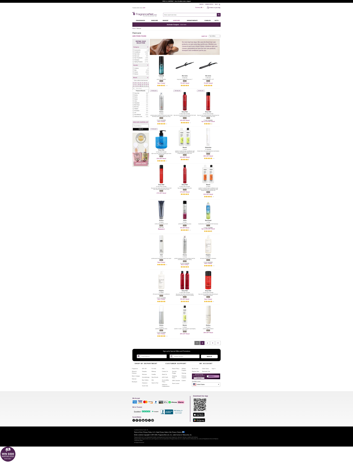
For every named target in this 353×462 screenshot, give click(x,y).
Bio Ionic (185, 77)
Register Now (195, 371)
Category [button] (136, 47)
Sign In (201, 4)
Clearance (144, 383)
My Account (195, 368)
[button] (133, 83)
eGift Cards (165, 377)
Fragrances (140, 20)
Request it (161, 229)
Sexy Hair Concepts (185, 113)
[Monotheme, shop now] (140, 150)
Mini (153, 380)
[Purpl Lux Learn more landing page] (206, 377)
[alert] (199, 8)
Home (134, 28)
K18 (162, 256)
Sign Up (141, 129)
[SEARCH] (219, 15)
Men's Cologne (136, 376)
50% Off (144, 368)
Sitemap (184, 373)
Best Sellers (145, 380)
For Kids (154, 368)
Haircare (176, 20)
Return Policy (175, 368)
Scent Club (145, 385)
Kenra (162, 113)
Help (216, 4)
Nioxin (185, 149)
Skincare (154, 20)
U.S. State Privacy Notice (160, 432)
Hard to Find (155, 383)
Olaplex (209, 256)
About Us (164, 374)
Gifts (216, 20)
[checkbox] (140, 50)
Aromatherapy (145, 377)
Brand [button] (135, 77)
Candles (154, 374)
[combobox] (192, 15)
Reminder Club (206, 371)
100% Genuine (176, 380)
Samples (144, 371)
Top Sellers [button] (212, 36)
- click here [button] (176, 24)
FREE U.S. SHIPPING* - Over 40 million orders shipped (176, 1)
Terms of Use (138, 432)
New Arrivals (155, 377)
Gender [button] (135, 65)
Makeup (165, 20)
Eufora (162, 222)
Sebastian (209, 149)
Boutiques (134, 381)
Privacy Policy (147, 432)
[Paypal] (155, 402)
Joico (185, 222)
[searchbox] (190, 15)
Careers (184, 380)
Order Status (209, 4)
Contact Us (165, 371)
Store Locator (175, 383)
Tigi (162, 77)
